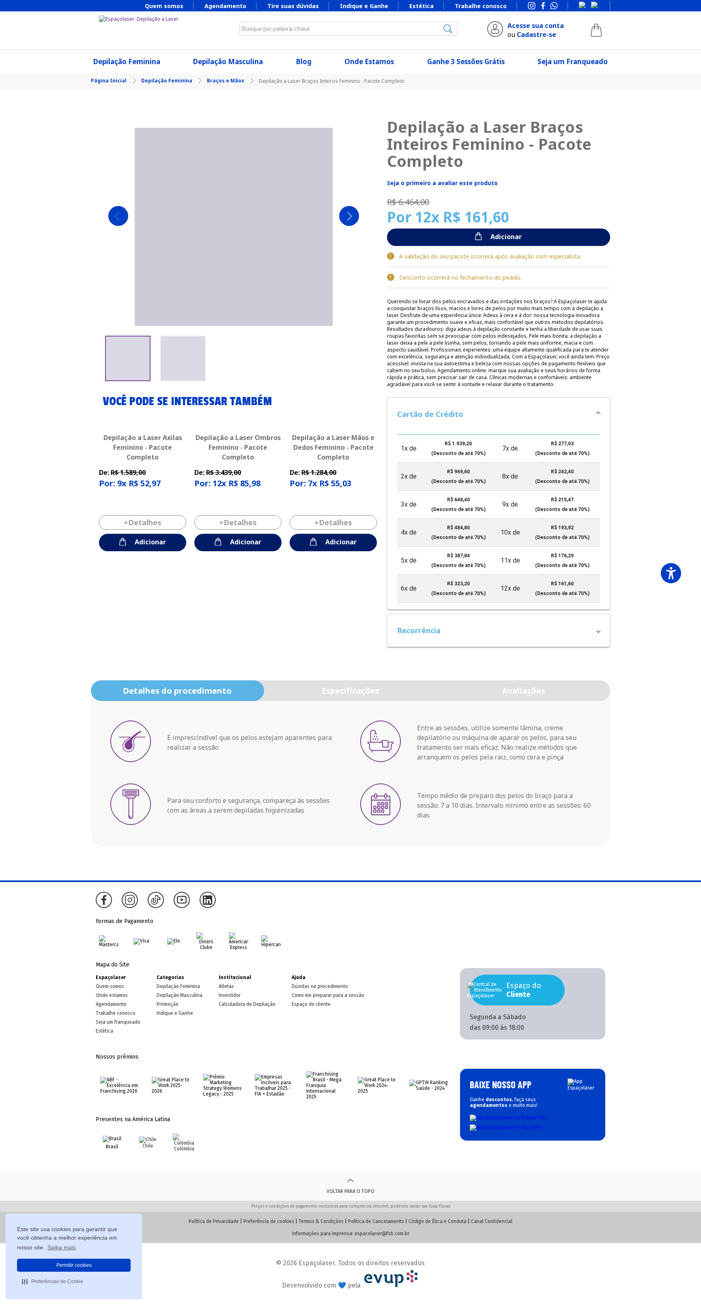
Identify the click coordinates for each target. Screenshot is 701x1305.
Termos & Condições (321, 1221)
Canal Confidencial (491, 1221)
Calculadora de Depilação (247, 1004)
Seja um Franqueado (573, 61)
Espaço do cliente (311, 1004)
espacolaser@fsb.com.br (382, 1233)
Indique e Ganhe (364, 6)
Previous (118, 216)
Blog (304, 61)
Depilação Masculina (228, 61)
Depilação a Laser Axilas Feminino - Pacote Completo (142, 447)
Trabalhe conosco (481, 6)
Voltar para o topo (350, 1191)
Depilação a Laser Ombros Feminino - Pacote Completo (238, 447)
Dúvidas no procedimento (320, 986)
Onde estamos (112, 995)
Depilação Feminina (126, 61)
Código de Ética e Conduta (438, 1221)
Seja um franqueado (118, 1022)
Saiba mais (61, 1247)
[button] (498, 414)
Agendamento (225, 6)
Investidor (230, 995)
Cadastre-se (536, 34)
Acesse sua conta (535, 25)
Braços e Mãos (226, 80)
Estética (421, 6)
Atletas (226, 986)
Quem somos (164, 6)
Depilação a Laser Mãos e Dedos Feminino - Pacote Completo (333, 447)
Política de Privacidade (214, 1221)
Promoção (167, 1004)
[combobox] (348, 29)
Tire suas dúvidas (293, 6)
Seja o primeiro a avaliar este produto (442, 183)
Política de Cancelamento (376, 1221)
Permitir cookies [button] (74, 1265)
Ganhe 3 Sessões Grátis (466, 61)
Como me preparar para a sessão (328, 995)
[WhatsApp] (554, 6)
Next (349, 216)
